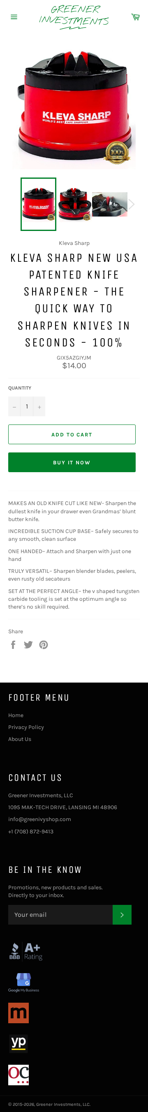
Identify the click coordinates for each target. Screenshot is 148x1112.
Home (15, 715)
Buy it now (72, 462)
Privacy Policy (26, 727)
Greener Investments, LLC (63, 1104)
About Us (19, 739)
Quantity (19, 388)
